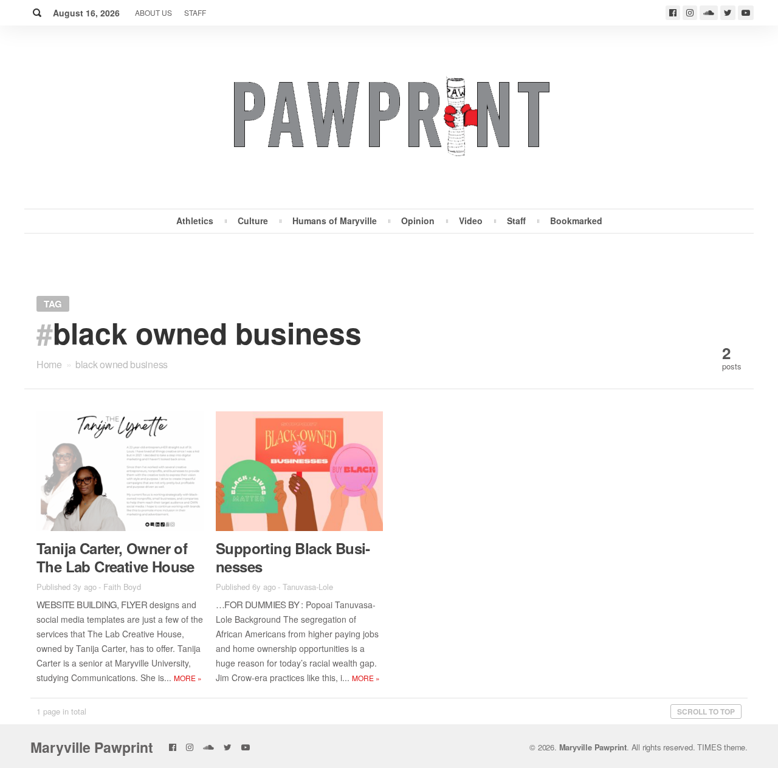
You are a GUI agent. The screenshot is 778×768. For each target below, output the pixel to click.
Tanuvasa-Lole (308, 586)
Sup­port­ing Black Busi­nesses (293, 557)
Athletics (194, 220)
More (188, 678)
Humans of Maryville (334, 220)
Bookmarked (576, 220)
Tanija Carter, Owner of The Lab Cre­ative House (115, 557)
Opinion (418, 220)
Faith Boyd (122, 586)
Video (471, 220)
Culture (253, 220)
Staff (195, 12)
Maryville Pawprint (91, 747)
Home (49, 364)
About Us (153, 12)
